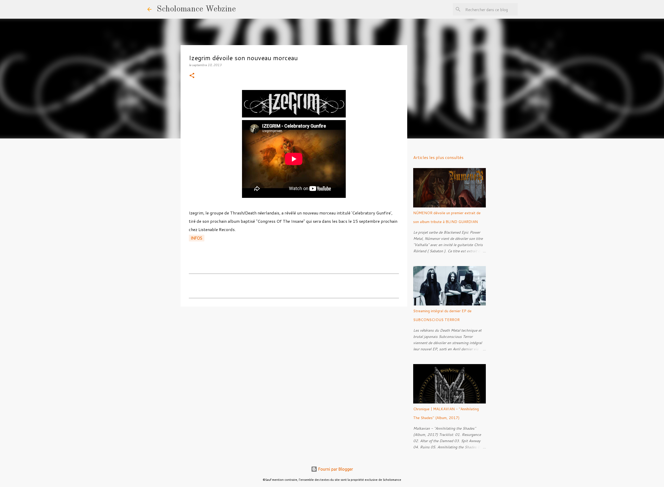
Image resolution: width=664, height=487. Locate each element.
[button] (192, 75)
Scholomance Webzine (196, 9)
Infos (196, 238)
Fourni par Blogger (335, 469)
